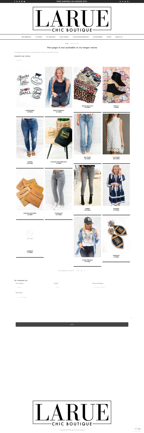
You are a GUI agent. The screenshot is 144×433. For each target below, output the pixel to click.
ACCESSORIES (97, 37)
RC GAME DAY (50, 37)
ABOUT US (119, 37)
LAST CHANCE (64, 37)
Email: (56, 283)
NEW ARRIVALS (26, 37)
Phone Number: (97, 283)
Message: (19, 292)
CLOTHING (38, 37)
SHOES (109, 37)
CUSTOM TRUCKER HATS (81, 37)
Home (67, 43)
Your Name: (20, 283)
